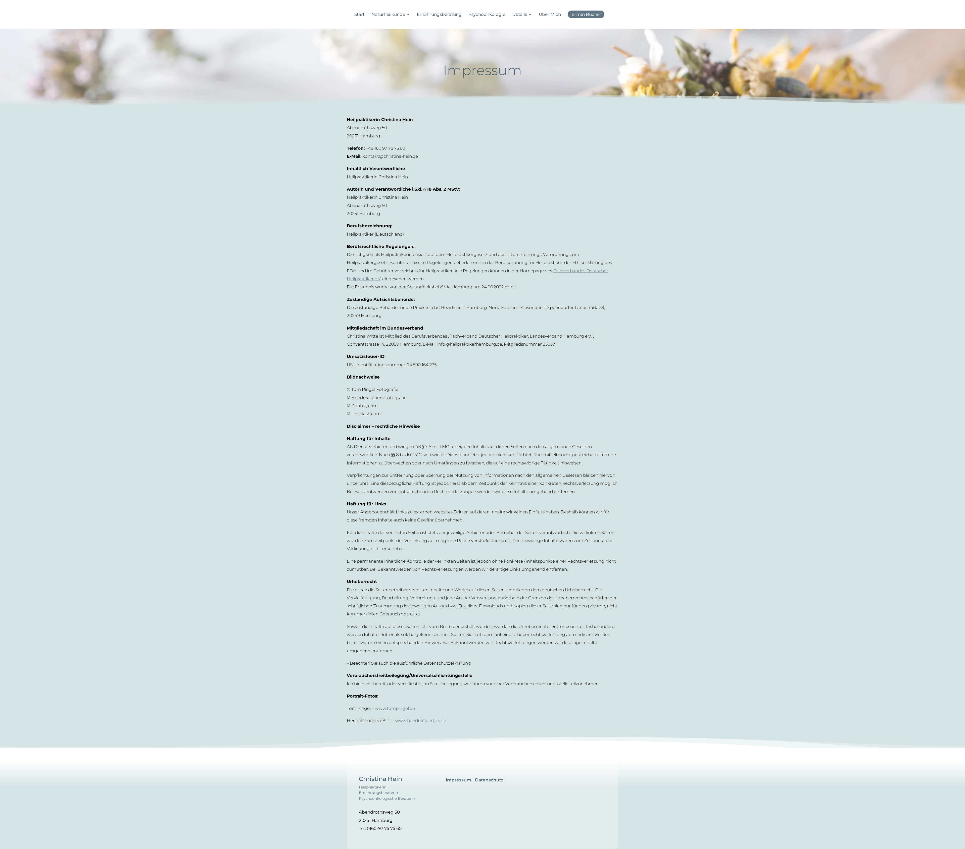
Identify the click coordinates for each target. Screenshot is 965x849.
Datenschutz (489, 779)
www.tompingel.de (395, 708)
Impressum (458, 779)
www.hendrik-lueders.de (420, 720)
